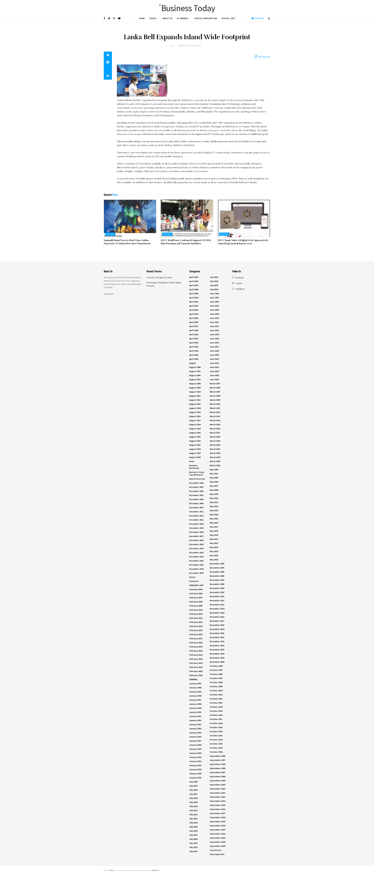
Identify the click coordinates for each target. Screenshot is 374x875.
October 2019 (216, 727)
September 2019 (217, 821)
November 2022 (217, 641)
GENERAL (193, 679)
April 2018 (193, 330)
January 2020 (195, 753)
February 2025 (195, 671)
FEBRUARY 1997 (196, 585)
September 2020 (217, 825)
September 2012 (217, 793)
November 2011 (217, 596)
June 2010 (214, 318)
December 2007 (196, 495)
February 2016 (195, 634)
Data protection (197, 479)
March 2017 (215, 432)
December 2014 (196, 524)
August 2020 (195, 432)
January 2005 (195, 691)
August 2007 (195, 379)
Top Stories (215, 850)
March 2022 (215, 449)
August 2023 (195, 445)
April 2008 (193, 289)
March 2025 (215, 461)
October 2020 (216, 731)
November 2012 (217, 600)
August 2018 (195, 424)
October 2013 (216, 702)
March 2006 (215, 387)
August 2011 (195, 396)
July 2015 (193, 826)
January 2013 (195, 724)
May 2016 (214, 522)
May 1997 (214, 473)
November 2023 (217, 649)
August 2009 (195, 387)
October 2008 (216, 682)
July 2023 (214, 277)
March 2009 (215, 400)
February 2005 (195, 589)
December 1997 (196, 487)
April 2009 (193, 293)
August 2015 (195, 412)
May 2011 (214, 502)
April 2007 (193, 285)
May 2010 (214, 498)
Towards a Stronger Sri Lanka (159, 277)
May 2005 (214, 477)
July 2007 (193, 794)
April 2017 (193, 326)
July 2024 (214, 281)
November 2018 (217, 625)
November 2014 (217, 608)
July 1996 (193, 781)
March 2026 (215, 465)
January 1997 (195, 683)
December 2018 (196, 540)
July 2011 (193, 810)
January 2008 (195, 704)
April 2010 (193, 297)
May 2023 (214, 547)
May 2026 (214, 559)
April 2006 (193, 281)
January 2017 (195, 740)
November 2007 (217, 580)
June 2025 (214, 375)
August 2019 (195, 428)
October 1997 (216, 670)
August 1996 (195, 367)
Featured (193, 581)
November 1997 (217, 567)
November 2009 (217, 588)
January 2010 (195, 712)
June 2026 (214, 379)
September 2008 (217, 776)
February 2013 (195, 622)
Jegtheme (155, 870)
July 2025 (214, 285)
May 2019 (214, 535)
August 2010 (195, 391)
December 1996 (196, 483)
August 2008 (195, 383)
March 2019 (215, 441)
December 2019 (196, 544)
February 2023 (195, 659)
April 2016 (193, 322)
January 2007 (195, 700)
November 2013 (217, 604)
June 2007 (214, 305)
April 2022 (193, 342)
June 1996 (214, 293)
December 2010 (196, 507)
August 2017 (195, 420)
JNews (111, 870)
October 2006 (216, 674)
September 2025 (217, 846)
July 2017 (193, 835)
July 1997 (193, 786)
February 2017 (195, 638)
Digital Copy (228, 18)
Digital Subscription (206, 18)
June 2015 (214, 338)
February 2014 (195, 626)
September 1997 (217, 760)
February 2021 (195, 650)
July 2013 (193, 818)
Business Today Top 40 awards (196, 473)
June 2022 (214, 363)
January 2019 (195, 749)
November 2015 (217, 612)
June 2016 (214, 342)
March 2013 (215, 416)
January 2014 (195, 728)
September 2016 (217, 809)
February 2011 (195, 614)
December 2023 (196, 565)
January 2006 (195, 695)
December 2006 (196, 491)
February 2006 (195, 593)
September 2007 (217, 772)
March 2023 (215, 453)
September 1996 (217, 756)
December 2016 (196, 532)
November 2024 (217, 653)
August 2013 (195, 404)
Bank (191, 461)
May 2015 (214, 518)
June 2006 (214, 301)
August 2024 (195, 449)
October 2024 (216, 748)
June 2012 (214, 326)
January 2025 (195, 773)
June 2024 (214, 371)
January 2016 (195, 736)
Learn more (109, 293)
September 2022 (217, 833)
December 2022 (196, 556)
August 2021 (195, 436)
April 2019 (193, 334)
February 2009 (195, 605)
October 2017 (216, 719)
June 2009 (214, 314)
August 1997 (195, 371)
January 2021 (195, 757)
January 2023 (195, 765)
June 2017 (214, 346)
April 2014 (193, 314)
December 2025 (196, 573)
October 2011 (216, 694)
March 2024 (215, 457)
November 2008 (217, 584)
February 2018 (195, 642)
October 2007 (216, 678)
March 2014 (215, 420)
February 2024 (195, 663)
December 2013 (196, 519)
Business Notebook (194, 466)
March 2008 (215, 396)
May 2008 (214, 490)
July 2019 (193, 843)
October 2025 (216, 752)
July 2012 (193, 814)
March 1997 (215, 383)
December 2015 (196, 528)
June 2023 (214, 367)
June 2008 (214, 310)
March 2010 (215, 404)
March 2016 (215, 428)
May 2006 (214, 481)
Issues (152, 18)
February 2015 (195, 630)
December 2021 (196, 552)
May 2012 (214, 506)
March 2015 (215, 424)
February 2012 (195, 618)
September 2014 (217, 801)
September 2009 (217, 780)
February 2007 (195, 597)
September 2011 (217, 788)
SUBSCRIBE (259, 18)
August (192, 363)
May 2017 (214, 526)
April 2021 (110, 234)
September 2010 (217, 784)
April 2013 (193, 310)
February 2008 (195, 601)
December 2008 (196, 499)
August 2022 (195, 441)
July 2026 (214, 289)
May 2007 (214, 486)
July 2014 (193, 822)
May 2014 (214, 514)
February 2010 (195, 610)
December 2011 (196, 511)
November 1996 (217, 563)
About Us (167, 18)
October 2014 (216, 707)
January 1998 (195, 687)
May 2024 (214, 551)
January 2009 (195, 708)
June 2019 (214, 355)
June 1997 (214, 297)
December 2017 (196, 536)
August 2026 (195, 457)
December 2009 (196, 503)
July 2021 (193, 847)
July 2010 (193, 806)
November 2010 (217, 592)
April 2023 (193, 346)
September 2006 (217, 768)
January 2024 (195, 769)
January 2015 (195, 732)
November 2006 (217, 572)
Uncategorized (217, 854)
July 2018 (193, 839)
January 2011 (195, 716)
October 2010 (216, 690)
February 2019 (195, 646)
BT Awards (182, 18)
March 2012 (215, 412)
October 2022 (216, 739)
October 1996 (216, 666)
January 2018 (195, 745)
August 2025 (195, 453)
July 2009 (193, 802)
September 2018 (217, 817)
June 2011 (214, 322)
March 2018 (215, 436)
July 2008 (193, 798)
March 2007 (215, 391)
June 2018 (214, 351)
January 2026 (195, 777)
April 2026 (193, 359)
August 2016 (195, 416)
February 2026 (195, 675)
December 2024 (196, 569)
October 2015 (216, 711)
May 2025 (214, 555)
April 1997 (193, 277)
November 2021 (217, 637)
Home (142, 18)
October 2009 (216, 686)
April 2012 (193, 305)
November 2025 (217, 662)
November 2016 (217, 617)
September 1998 (217, 764)
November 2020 (217, 633)
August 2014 (195, 408)
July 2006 (193, 790)
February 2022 (195, 655)
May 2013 (214, 510)
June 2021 (214, 359)
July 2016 (193, 831)
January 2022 (195, 761)
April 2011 (193, 301)
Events (192, 577)
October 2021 (216, 735)
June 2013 (214, 330)
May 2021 (214, 539)
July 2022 (193, 851)
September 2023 (217, 838)
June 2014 (214, 334)
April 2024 (193, 351)
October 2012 (216, 698)
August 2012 (195, 400)
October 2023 (216, 743)
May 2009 (214, 494)
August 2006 (195, 375)
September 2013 (217, 797)
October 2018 (216, 723)
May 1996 (214, 469)
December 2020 (196, 548)
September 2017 (217, 813)
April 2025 (193, 355)
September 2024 (217, 842)
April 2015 (193, 318)
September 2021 (217, 829)
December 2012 (196, 515)
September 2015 (217, 805)
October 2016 (216, 715)
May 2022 (214, 543)
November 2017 (217, 621)
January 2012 (195, 720)
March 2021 (215, 445)
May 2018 (214, 531)
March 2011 (215, 408)
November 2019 (217, 629)
